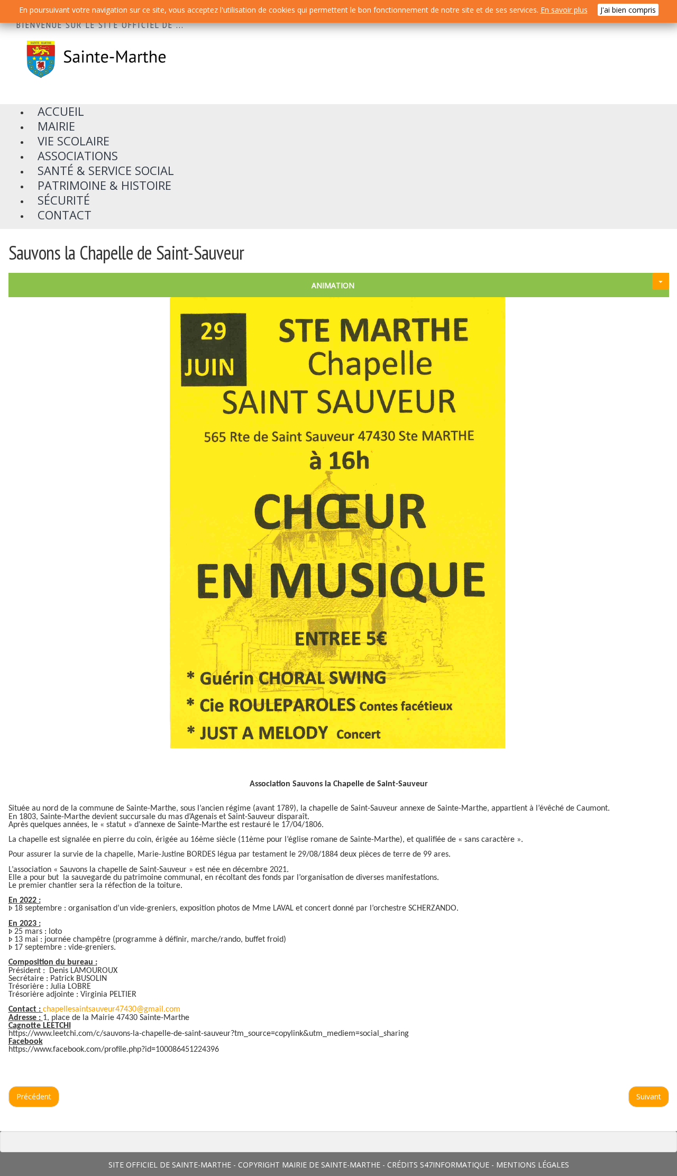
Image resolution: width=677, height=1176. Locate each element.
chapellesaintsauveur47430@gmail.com (111, 1009)
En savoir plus (564, 10)
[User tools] (660, 281)
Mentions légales (532, 1165)
